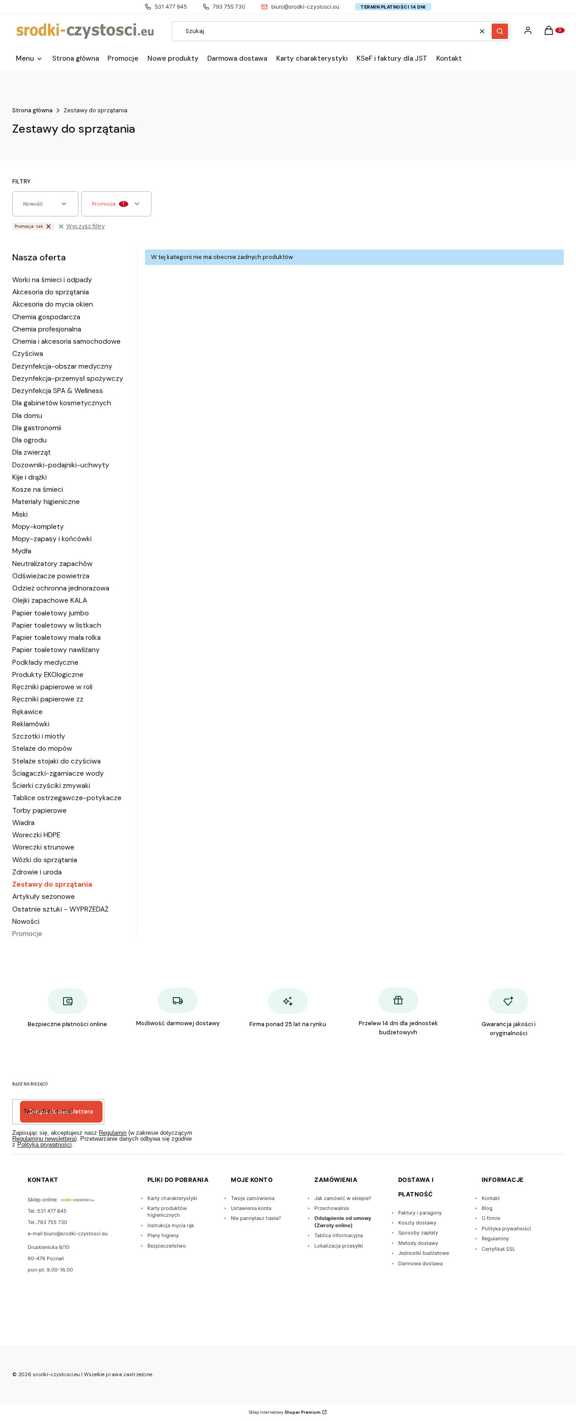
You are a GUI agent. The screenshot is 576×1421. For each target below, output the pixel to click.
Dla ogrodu (29, 440)
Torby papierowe (39, 810)
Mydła (21, 551)
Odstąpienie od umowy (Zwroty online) (342, 1221)
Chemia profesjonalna (46, 329)
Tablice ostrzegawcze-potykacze (67, 797)
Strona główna (32, 110)
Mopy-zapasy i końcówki (52, 538)
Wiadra (23, 822)
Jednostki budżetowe (423, 1253)
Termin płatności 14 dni (393, 7)
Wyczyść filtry (85, 226)
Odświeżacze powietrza (50, 576)
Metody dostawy (418, 1243)
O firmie (491, 1218)
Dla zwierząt (31, 452)
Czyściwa (27, 353)
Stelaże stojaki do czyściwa (56, 761)
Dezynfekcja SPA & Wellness (57, 390)
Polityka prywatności (506, 1228)
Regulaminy (495, 1238)
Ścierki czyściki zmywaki (51, 785)
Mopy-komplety (38, 526)
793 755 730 (229, 6)
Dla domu (27, 415)
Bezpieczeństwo (166, 1246)
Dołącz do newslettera (61, 1111)
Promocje (27, 933)
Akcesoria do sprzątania (50, 292)
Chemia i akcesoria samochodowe (66, 341)
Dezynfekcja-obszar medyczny (62, 366)
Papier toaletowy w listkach (56, 625)
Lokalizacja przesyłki (338, 1246)
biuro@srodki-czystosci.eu (305, 6)
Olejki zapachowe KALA (49, 600)
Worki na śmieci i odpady (52, 279)
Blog (487, 1208)
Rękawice (27, 711)
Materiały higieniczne (46, 501)
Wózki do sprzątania (44, 859)
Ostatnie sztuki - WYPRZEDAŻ (60, 909)
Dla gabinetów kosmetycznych (61, 403)
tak (29, 226)
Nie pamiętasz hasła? (256, 1218)
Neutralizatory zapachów (52, 563)
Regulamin (113, 1132)
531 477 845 (171, 6)
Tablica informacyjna (338, 1235)
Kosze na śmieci (37, 489)
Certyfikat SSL (498, 1249)
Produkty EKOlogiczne (47, 674)
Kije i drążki (29, 477)
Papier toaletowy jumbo (50, 613)
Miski (20, 514)
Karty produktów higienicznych (167, 1211)
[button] (500, 31)
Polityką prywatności (44, 1144)
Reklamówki (30, 724)
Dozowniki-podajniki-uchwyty (60, 465)
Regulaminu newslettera (43, 1138)
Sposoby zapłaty (418, 1232)
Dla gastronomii (36, 427)
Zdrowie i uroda (37, 872)
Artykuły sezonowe (43, 896)
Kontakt (491, 1198)
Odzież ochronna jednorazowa (60, 588)
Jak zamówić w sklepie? (342, 1198)
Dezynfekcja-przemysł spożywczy (67, 378)
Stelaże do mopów (42, 748)
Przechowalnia (331, 1208)
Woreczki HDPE (36, 835)
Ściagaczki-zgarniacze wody (58, 773)
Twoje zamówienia (252, 1198)
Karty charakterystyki (172, 1198)
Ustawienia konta (251, 1208)
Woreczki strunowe (43, 847)
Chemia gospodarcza (46, 317)
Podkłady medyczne (45, 662)
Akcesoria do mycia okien (52, 304)
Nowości (25, 921)
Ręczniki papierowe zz (47, 699)
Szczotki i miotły (38, 736)
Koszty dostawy (417, 1222)
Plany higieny (163, 1235)
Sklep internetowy (285, 1412)
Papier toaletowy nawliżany (56, 649)
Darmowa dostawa (420, 1263)
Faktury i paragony (420, 1213)
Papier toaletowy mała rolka (56, 637)
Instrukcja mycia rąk (170, 1225)
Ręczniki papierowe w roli (52, 686)
